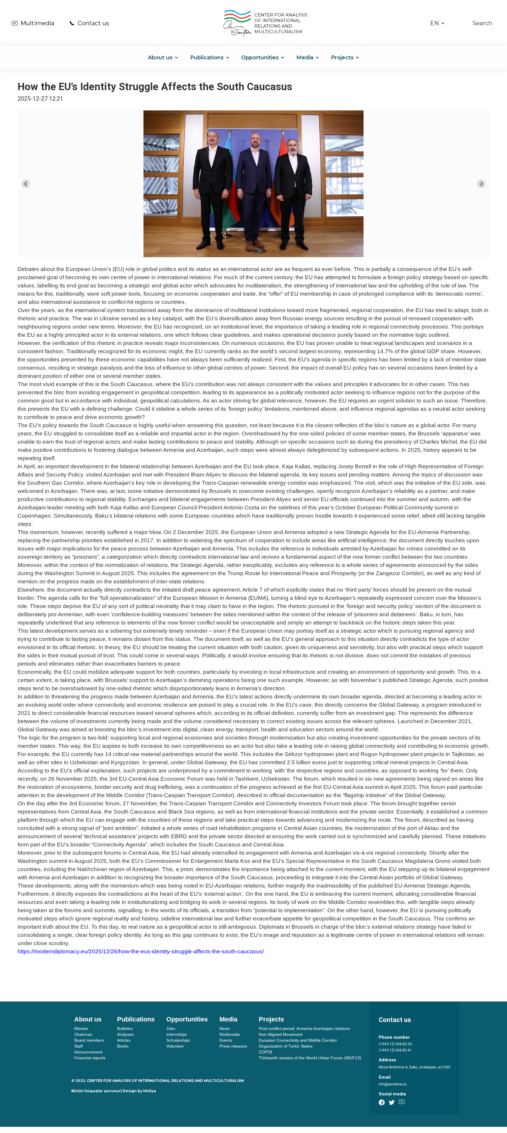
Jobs (170, 1028)
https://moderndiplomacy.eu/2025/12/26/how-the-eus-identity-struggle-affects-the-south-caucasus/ (141, 951)
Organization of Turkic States (285, 1046)
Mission (81, 1028)
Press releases (233, 1046)
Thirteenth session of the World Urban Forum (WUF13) (310, 1057)
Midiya (149, 1091)
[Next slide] (481, 184)
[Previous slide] (26, 184)
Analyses (125, 1034)
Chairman (83, 1034)
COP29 (265, 1052)
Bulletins (125, 1028)
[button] (437, 23)
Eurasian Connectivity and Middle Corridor (298, 1040)
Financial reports (89, 1057)
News (224, 1028)
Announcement (88, 1052)
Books (123, 1046)
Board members (89, 1040)
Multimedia (37, 23)
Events (225, 1040)
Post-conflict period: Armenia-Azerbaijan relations (304, 1028)
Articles (124, 1040)
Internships (176, 1034)
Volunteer (175, 1046)
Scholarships (178, 1040)
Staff (78, 1046)
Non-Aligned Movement (280, 1034)
